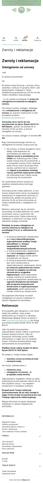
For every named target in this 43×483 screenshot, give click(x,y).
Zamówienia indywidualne (12, 446)
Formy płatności (8, 449)
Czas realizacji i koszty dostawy (14, 431)
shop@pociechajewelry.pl (13, 117)
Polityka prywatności (10, 424)
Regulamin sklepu (9, 422)
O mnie (4, 461)
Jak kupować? (7, 442)
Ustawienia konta (8, 474)
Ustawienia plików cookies (12, 427)
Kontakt (5, 459)
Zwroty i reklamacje (9, 429)
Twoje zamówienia (9, 471)
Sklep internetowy (18, 480)
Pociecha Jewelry (12, 44)
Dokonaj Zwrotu (8, 444)
